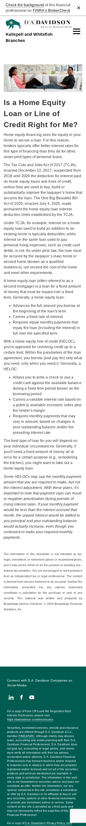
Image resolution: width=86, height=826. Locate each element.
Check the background (25, 5)
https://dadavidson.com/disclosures (30, 719)
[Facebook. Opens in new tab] (21, 697)
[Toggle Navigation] (76, 31)
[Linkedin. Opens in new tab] (11, 697)
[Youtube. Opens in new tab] (32, 697)
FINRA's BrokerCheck (51, 10)
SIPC (31, 736)
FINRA (23, 736)
